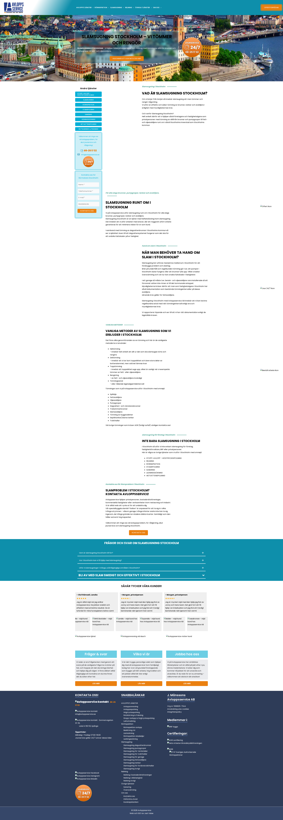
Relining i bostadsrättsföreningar (137, 775)
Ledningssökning (130, 739)
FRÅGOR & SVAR (130, 799)
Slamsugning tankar (132, 763)
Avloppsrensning (130, 706)
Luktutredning (129, 721)
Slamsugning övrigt (131, 768)
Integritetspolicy (174, 712)
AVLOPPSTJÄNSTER (129, 703)
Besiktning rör (129, 730)
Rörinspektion (127, 724)
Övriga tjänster (127, 783)
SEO (139, 813)
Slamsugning (126, 742)
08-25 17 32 (90, 150)
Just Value (148, 813)
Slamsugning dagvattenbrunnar (137, 745)
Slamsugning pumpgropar (134, 748)
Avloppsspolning (130, 709)
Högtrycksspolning (131, 712)
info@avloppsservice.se (90, 155)
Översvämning (129, 790)
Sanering (127, 787)
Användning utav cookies (178, 709)
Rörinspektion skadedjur (133, 736)
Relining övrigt (129, 780)
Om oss (124, 793)
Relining (124, 771)
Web (132, 813)
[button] (141, 575)
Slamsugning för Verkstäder (135, 751)
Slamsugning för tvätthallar (135, 754)
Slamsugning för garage (133, 757)
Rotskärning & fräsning (133, 715)
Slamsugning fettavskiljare (134, 760)
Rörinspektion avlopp (132, 727)
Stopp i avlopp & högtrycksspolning (138, 718)
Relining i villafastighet (132, 778)
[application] (93, 7)
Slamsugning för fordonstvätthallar (138, 765)
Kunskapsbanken (130, 802)
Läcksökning (128, 733)
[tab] (141, 553)
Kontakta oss (129, 796)
